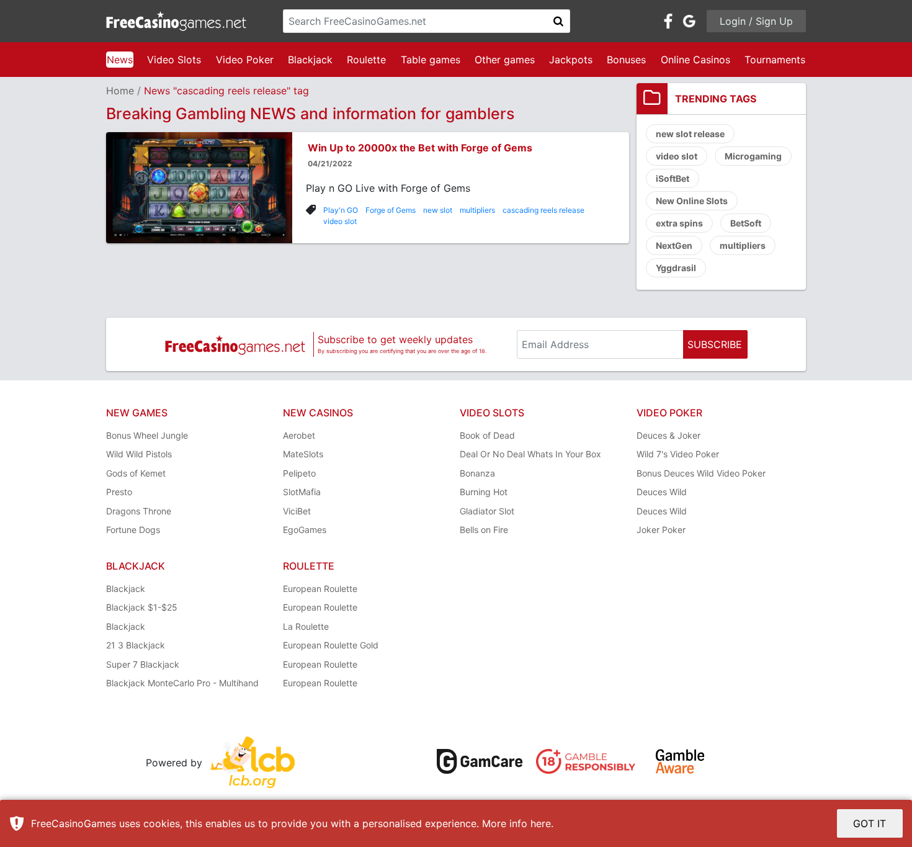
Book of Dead (487, 435)
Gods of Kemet (136, 473)
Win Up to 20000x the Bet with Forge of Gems (420, 147)
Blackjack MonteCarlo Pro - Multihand (182, 683)
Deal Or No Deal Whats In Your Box (530, 454)
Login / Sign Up (756, 21)
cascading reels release (543, 210)
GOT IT (869, 823)
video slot (340, 221)
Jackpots (570, 59)
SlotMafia (302, 491)
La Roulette (306, 626)
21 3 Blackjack (135, 645)
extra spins (679, 223)
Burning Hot (483, 491)
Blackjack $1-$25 (141, 607)
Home (120, 90)
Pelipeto (299, 473)
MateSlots (303, 454)
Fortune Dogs (133, 529)
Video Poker (245, 59)
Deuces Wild (662, 491)
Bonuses (626, 59)
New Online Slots (692, 200)
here (540, 823)
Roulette (366, 59)
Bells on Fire (484, 529)
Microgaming (753, 156)
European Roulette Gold (330, 645)
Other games (505, 59)
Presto (119, 491)
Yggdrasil (676, 267)
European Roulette (320, 588)
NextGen (674, 245)
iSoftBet (672, 178)
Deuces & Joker (668, 435)
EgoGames (304, 529)
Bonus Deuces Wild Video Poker (701, 473)
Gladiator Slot (487, 511)
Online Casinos (695, 59)
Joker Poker (661, 529)
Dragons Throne (138, 511)
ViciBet (297, 511)
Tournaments (774, 59)
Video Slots (174, 59)
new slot (437, 210)
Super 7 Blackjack (142, 664)
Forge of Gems (390, 210)
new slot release (690, 133)
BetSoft (745, 223)
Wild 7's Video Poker (678, 454)
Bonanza (477, 473)
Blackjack (310, 59)
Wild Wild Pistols (139, 454)
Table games (430, 59)
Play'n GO (340, 210)
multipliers (477, 210)
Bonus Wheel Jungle (147, 435)
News (120, 59)
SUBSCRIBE (714, 344)
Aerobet (299, 435)
